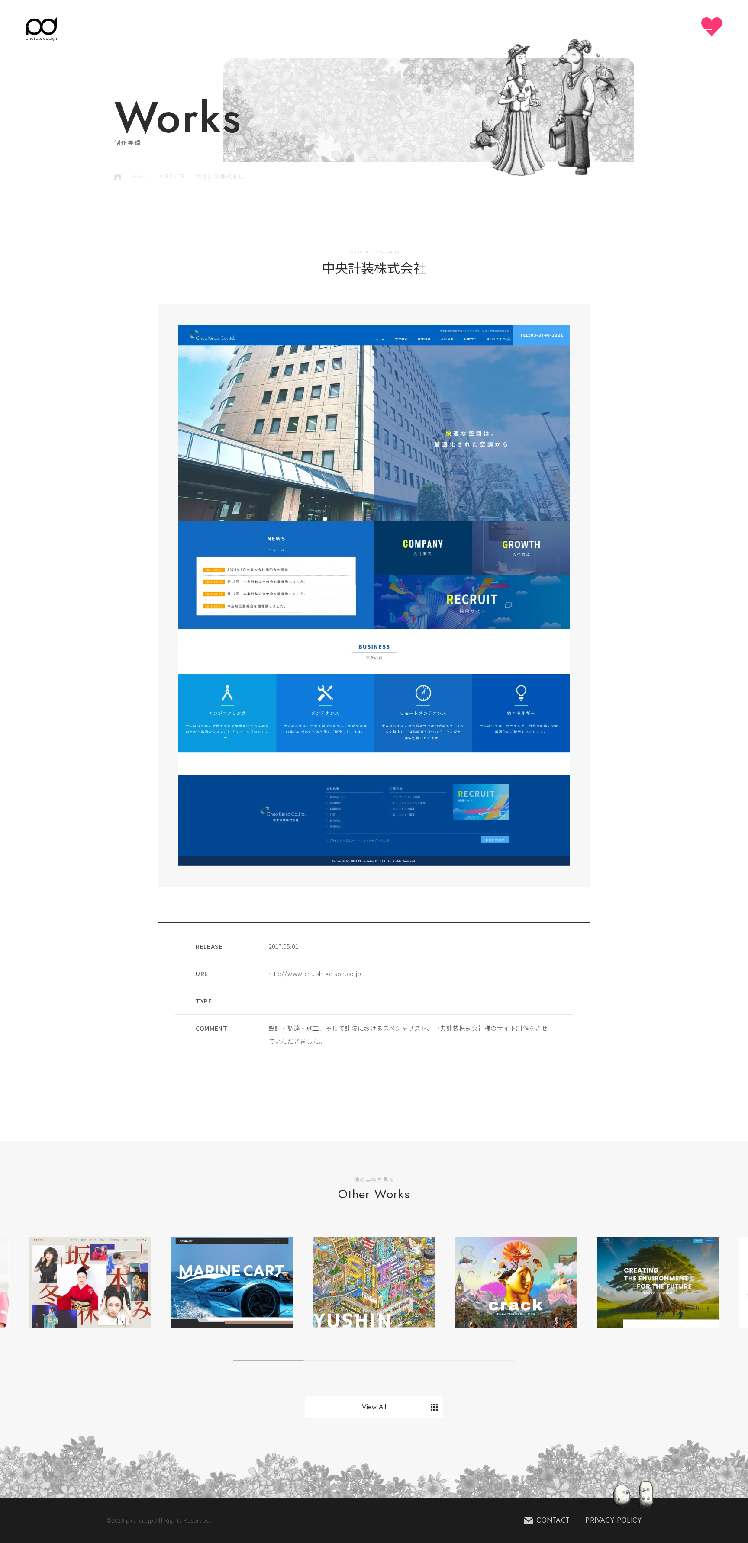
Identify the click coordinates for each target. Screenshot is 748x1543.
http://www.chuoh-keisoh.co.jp (314, 973)
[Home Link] (41, 29)
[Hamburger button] (711, 27)
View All (374, 1407)
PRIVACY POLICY (613, 1520)
